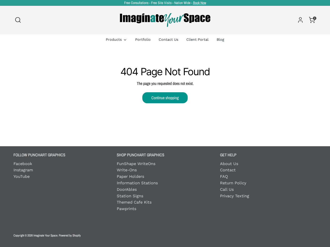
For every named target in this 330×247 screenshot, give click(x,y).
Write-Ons (127, 170)
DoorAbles (127, 189)
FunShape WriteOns (136, 163)
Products (114, 39)
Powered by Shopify (70, 235)
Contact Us (168, 39)
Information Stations (137, 182)
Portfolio (143, 39)
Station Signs (130, 195)
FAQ (224, 176)
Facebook (22, 163)
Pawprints (126, 208)
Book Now (199, 2)
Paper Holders (130, 176)
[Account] (300, 19)
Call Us (227, 189)
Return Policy (233, 182)
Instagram (23, 170)
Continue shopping (165, 98)
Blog (220, 39)
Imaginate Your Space (45, 235)
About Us (229, 163)
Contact (228, 170)
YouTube (21, 176)
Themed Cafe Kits (134, 202)
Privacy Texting (234, 195)
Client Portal (197, 39)
